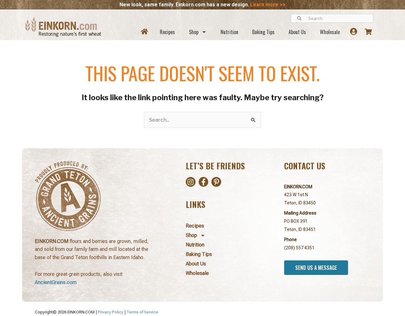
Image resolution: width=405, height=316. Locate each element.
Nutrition (229, 32)
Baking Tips (263, 32)
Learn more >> (267, 5)
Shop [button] (193, 32)
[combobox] (332, 18)
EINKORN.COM (298, 186)
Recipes (167, 32)
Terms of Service (142, 312)
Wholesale (330, 32)
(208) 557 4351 (299, 247)
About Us (297, 32)
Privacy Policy (110, 312)
